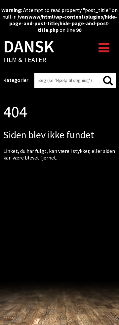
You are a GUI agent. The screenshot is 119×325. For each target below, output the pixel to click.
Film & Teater (28, 52)
